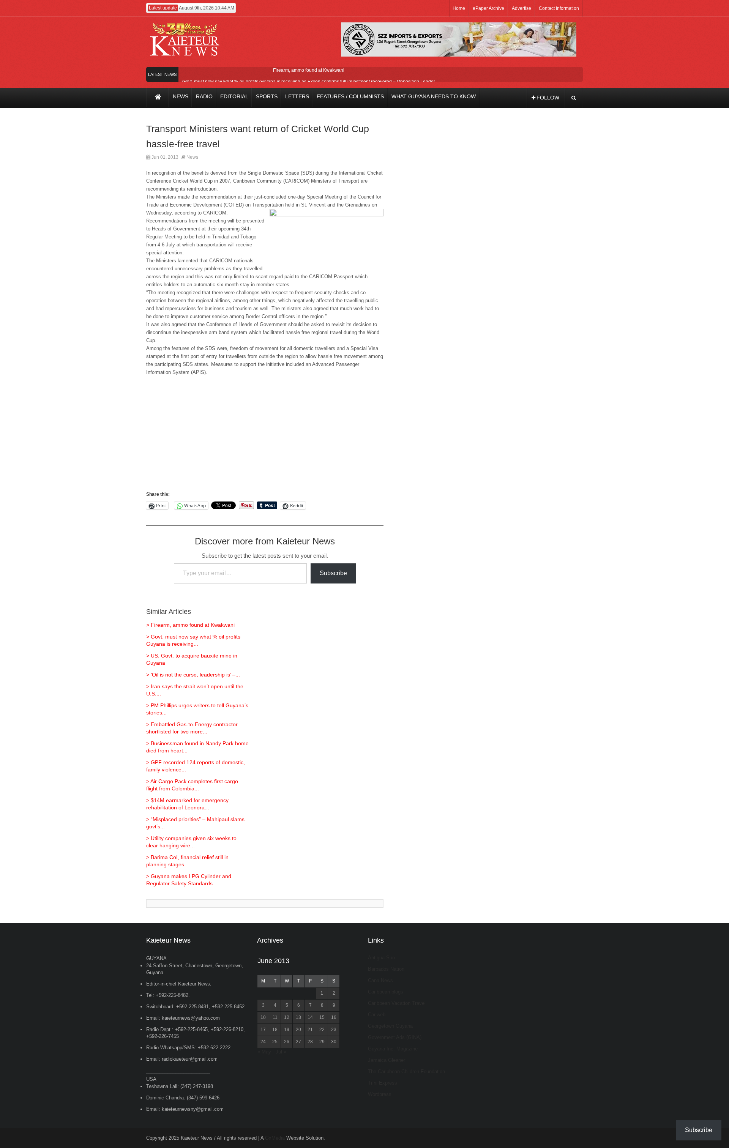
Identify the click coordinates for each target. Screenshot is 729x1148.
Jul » (281, 1052)
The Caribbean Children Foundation (406, 1071)
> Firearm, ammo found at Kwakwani (190, 625)
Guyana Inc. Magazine (393, 1049)
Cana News (380, 980)
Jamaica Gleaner (386, 1060)
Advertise (521, 8)
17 (263, 1029)
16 (333, 1017)
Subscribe (333, 573)
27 (298, 1041)
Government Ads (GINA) (394, 1037)
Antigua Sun (381, 957)
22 (322, 1029)
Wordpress (379, 1094)
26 (286, 1041)
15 (322, 1017)
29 (322, 1041)
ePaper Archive (488, 8)
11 (275, 1017)
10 (263, 1017)
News (192, 157)
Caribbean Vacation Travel (397, 1003)
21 (310, 1029)
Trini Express (382, 1083)
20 (298, 1029)
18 (275, 1029)
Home (459, 8)
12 (286, 1017)
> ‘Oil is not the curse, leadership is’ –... (193, 675)
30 (333, 1041)
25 (275, 1041)
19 (286, 1029)
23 (333, 1029)
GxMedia (275, 1138)
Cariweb (376, 1014)
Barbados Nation (386, 969)
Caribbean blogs (385, 992)
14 (310, 1017)
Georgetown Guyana (390, 1026)
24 (263, 1041)
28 (310, 1041)
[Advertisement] (264, 437)
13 (298, 1017)
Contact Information (559, 8)
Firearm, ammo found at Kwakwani (308, 70)
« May (264, 1052)
